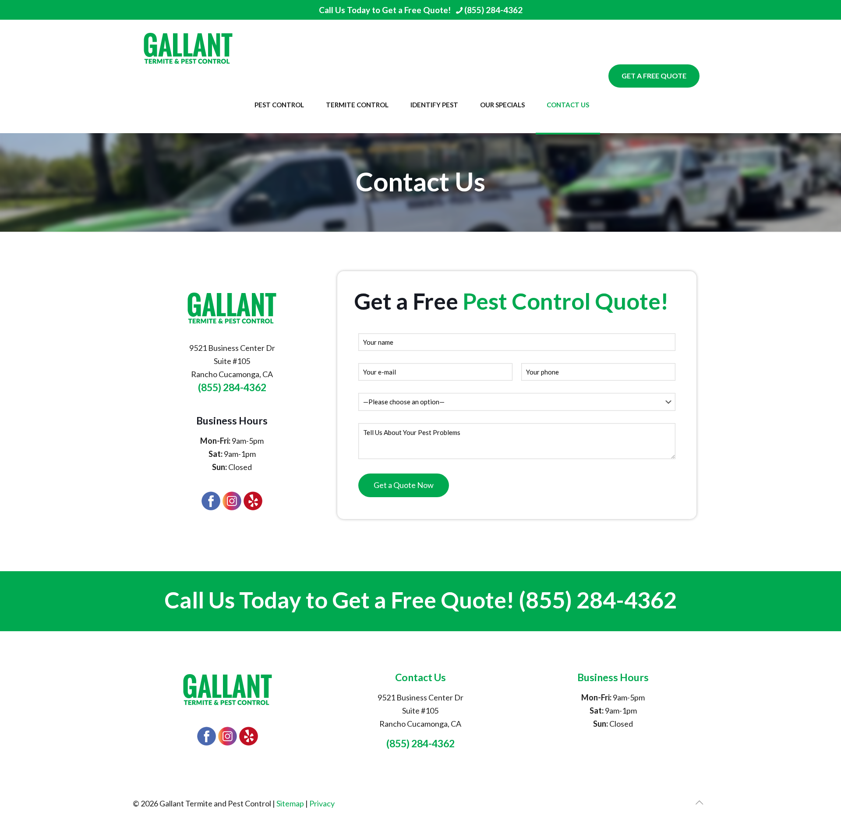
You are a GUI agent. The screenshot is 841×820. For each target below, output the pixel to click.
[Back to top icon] (699, 802)
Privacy (322, 803)
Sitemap (290, 803)
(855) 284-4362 (493, 10)
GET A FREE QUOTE (654, 75)
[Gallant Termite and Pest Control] (188, 48)
